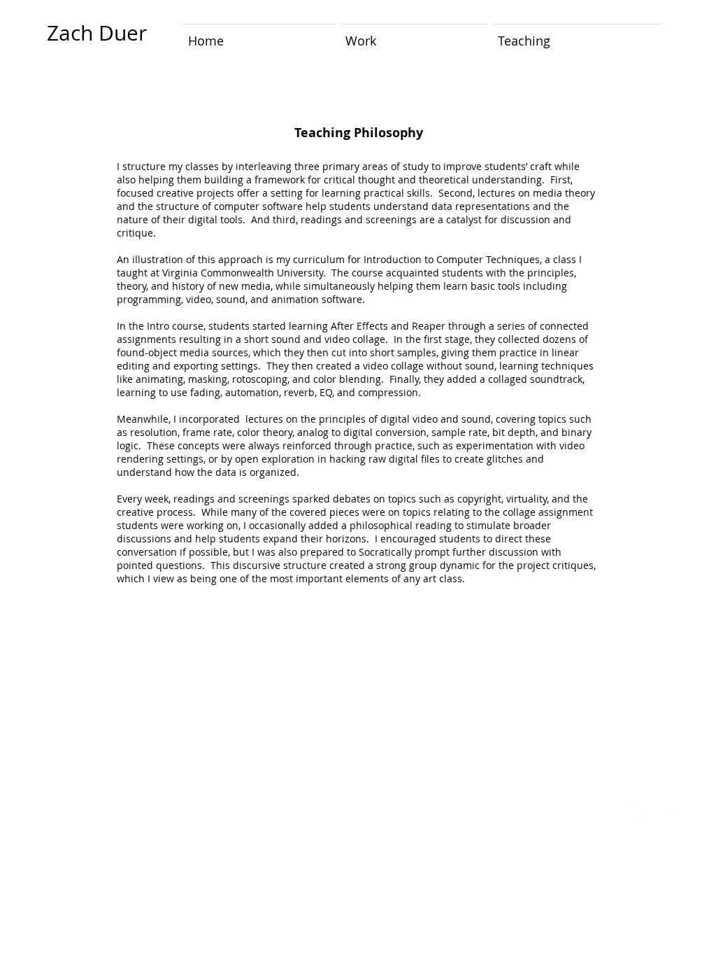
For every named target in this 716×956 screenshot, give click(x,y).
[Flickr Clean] (664, 810)
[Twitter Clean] (634, 810)
